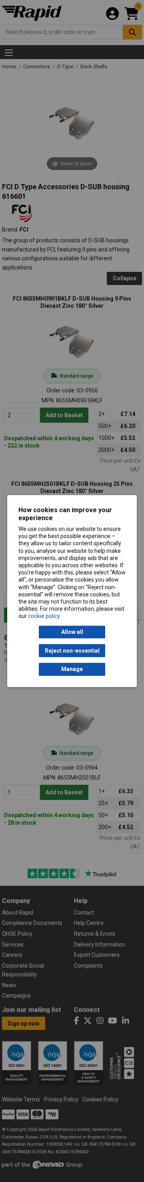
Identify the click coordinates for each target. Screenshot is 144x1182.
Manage (72, 669)
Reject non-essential (72, 650)
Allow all (72, 632)
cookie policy (44, 616)
